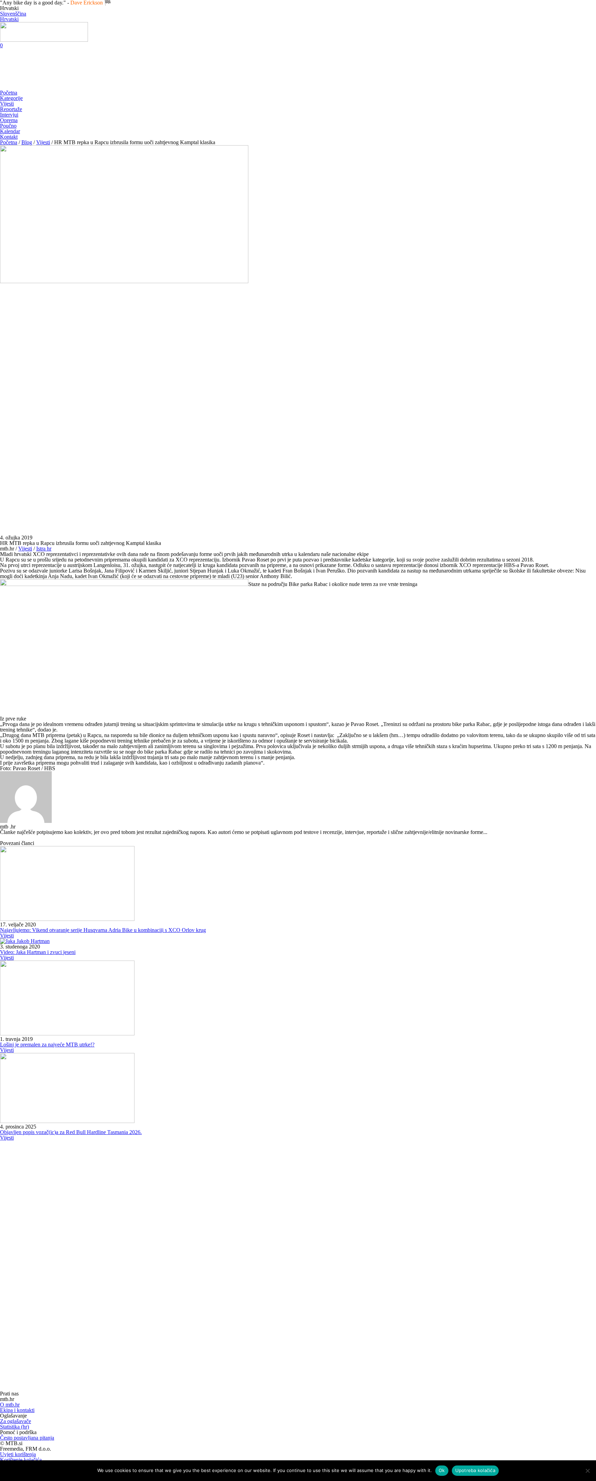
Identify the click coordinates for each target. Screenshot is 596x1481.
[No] (587, 1470)
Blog (26, 142)
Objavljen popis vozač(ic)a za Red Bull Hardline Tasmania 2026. (71, 1132)
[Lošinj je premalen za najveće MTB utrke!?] (67, 1033)
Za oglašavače (15, 1421)
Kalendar (10, 131)
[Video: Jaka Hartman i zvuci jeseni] (25, 941)
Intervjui (9, 115)
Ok (442, 1470)
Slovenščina (13, 14)
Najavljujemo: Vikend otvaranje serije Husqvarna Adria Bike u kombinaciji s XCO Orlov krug (103, 930)
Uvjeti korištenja (18, 1454)
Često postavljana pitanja (27, 1438)
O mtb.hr (10, 1405)
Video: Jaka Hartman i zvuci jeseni (38, 952)
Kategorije (11, 98)
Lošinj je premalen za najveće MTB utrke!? (47, 1044)
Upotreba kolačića (475, 1470)
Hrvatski (9, 19)
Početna (8, 93)
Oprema (9, 120)
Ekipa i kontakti (17, 1410)
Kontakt (9, 137)
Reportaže (11, 109)
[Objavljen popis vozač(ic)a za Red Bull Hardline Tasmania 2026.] (67, 1121)
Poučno (8, 126)
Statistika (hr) (14, 1427)
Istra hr (43, 548)
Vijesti (7, 104)
